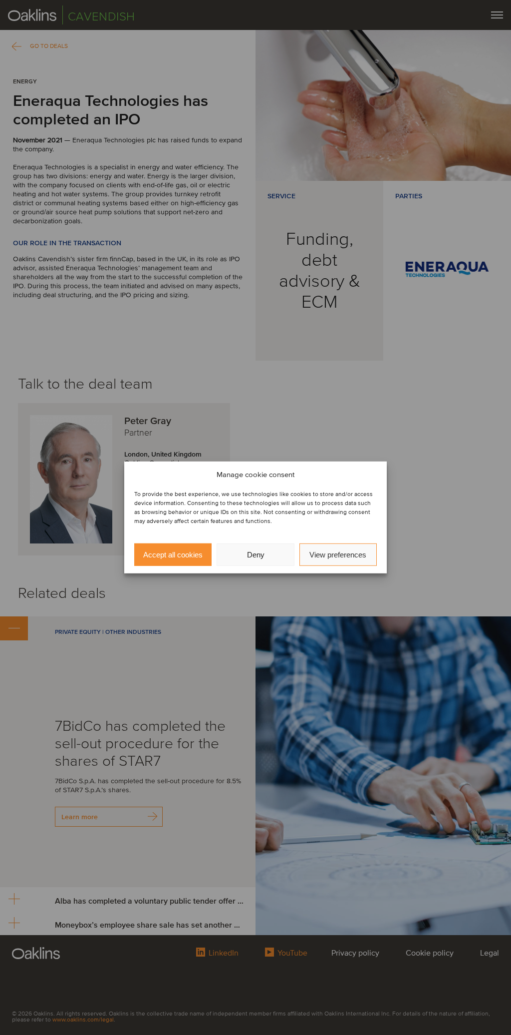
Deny (255, 554)
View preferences (337, 554)
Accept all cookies (173, 554)
